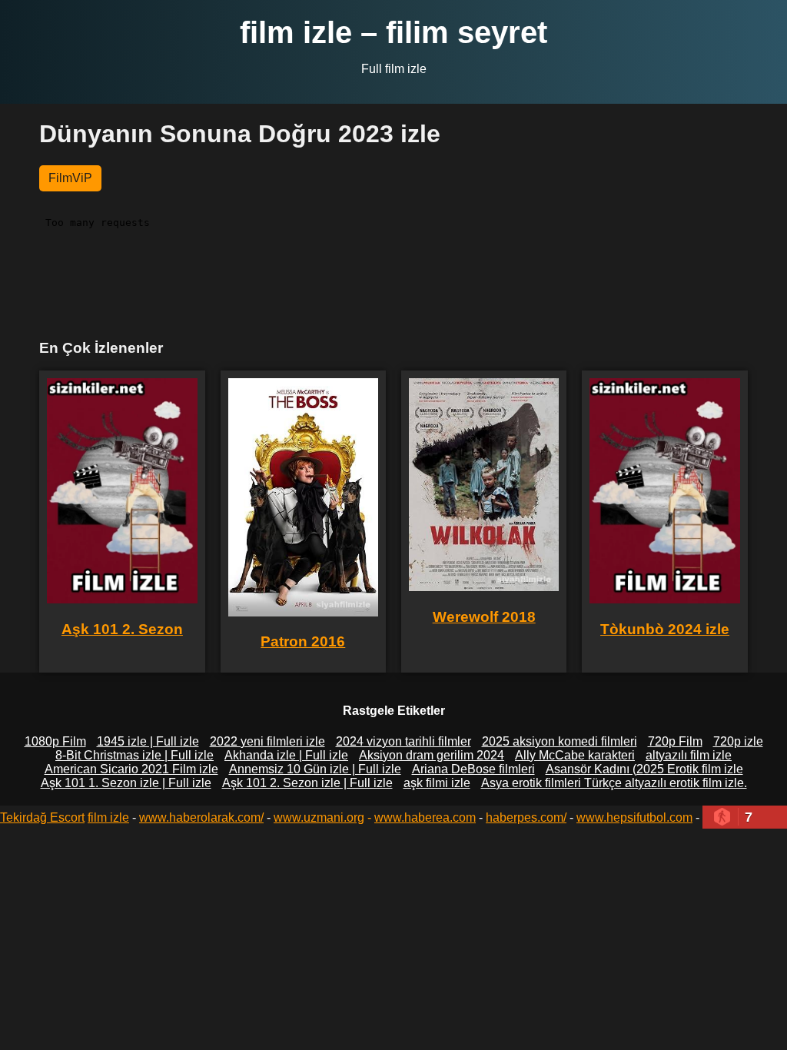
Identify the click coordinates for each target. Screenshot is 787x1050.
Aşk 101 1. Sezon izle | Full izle (126, 782)
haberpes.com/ (526, 817)
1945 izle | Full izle (148, 741)
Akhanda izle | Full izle (286, 755)
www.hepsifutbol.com (634, 817)
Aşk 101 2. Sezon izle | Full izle (307, 782)
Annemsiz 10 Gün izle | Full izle (315, 769)
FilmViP (70, 177)
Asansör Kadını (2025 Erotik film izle (644, 769)
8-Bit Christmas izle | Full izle (134, 755)
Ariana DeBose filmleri (473, 769)
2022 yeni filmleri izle (267, 741)
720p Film (675, 741)
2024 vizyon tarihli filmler (403, 741)
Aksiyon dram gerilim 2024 (431, 755)
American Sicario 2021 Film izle (131, 769)
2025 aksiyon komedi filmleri (559, 741)
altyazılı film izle (689, 755)
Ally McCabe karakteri (575, 755)
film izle (108, 817)
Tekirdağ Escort (42, 817)
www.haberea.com (425, 817)
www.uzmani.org (319, 817)
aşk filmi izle (436, 782)
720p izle (738, 741)
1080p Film (55, 741)
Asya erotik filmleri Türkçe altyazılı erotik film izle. (614, 782)
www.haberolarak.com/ (201, 817)
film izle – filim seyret (393, 32)
